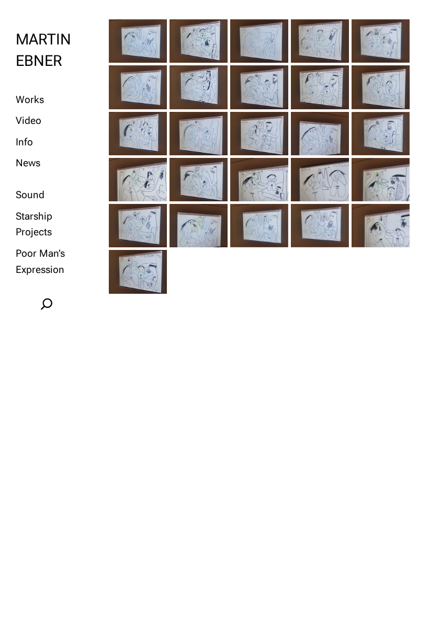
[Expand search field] (46, 303)
